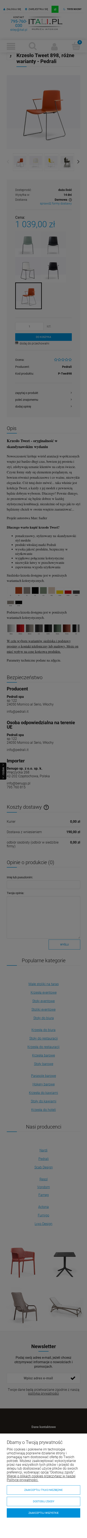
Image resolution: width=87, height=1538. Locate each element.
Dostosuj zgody (43, 1501)
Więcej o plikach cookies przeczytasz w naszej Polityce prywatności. (41, 1478)
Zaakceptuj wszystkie (44, 1512)
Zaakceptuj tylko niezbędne (43, 1490)
